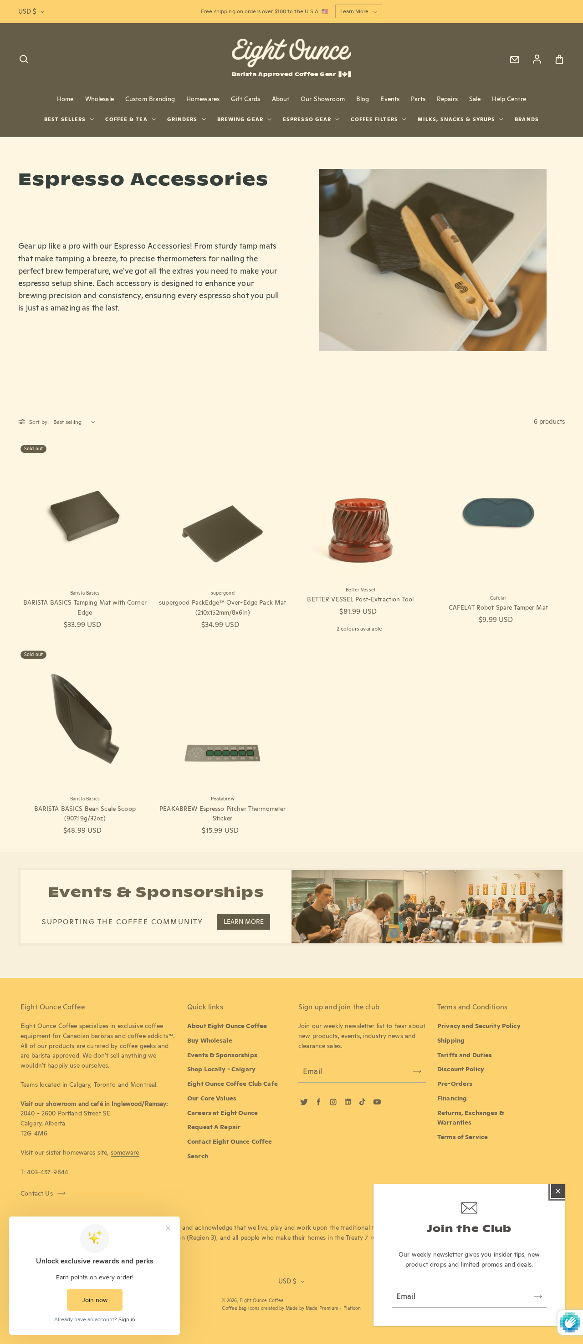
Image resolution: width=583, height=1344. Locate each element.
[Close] (558, 1191)
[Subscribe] (538, 1296)
